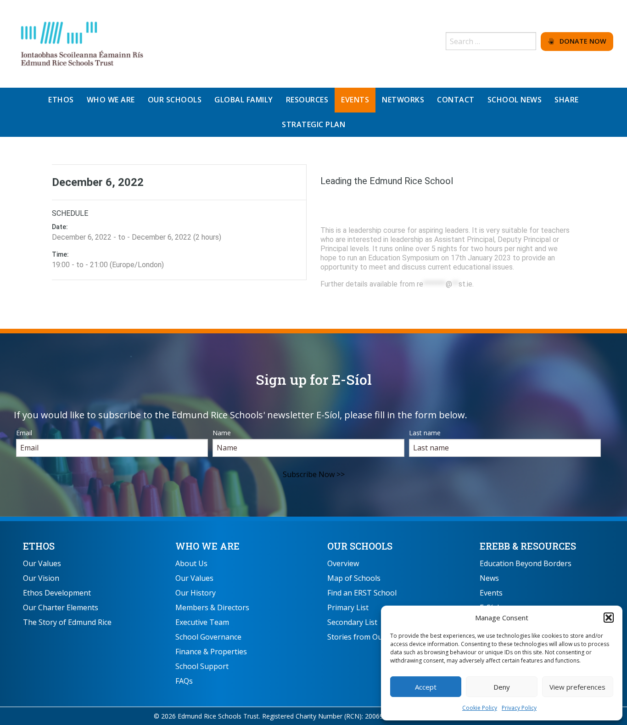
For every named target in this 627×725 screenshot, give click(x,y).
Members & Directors (212, 607)
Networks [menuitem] (403, 100)
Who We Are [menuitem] (111, 100)
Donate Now (580, 41)
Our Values (42, 563)
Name (222, 432)
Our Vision (41, 578)
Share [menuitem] (566, 100)
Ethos (39, 546)
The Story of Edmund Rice (67, 622)
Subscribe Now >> (314, 474)
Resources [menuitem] (307, 100)
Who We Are (207, 546)
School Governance (208, 637)
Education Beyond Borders (525, 563)
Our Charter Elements (60, 607)
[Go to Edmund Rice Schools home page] (82, 43)
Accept (426, 686)
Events (491, 593)
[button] (608, 617)
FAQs (184, 681)
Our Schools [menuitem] (175, 100)
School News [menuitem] (514, 100)
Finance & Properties (211, 651)
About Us (191, 563)
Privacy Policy (519, 708)
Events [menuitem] (355, 100)
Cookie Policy (479, 708)
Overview (343, 563)
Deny (501, 686)
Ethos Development (57, 593)
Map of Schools (354, 578)
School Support (202, 666)
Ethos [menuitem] (61, 100)
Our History (195, 593)
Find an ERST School (362, 593)
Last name (425, 432)
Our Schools (359, 546)
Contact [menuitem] (456, 100)
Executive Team (202, 622)
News (489, 578)
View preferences (577, 686)
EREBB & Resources (528, 546)
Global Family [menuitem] (243, 100)
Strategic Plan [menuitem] (313, 124)
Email (24, 432)
